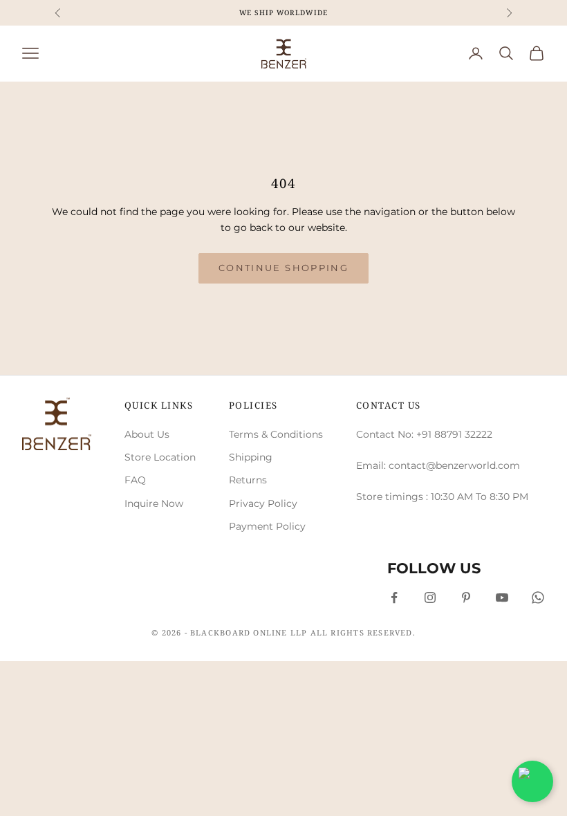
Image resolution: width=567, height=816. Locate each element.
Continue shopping (283, 267)
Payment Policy (267, 526)
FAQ (135, 480)
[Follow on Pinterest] (466, 597)
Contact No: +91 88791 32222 (424, 434)
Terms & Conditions (276, 434)
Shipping (250, 457)
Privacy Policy (263, 503)
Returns (248, 480)
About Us (146, 434)
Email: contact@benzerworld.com (438, 465)
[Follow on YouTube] (502, 597)
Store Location (160, 457)
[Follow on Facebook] (394, 597)
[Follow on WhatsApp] (538, 597)
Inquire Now (153, 503)
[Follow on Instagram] (430, 597)
